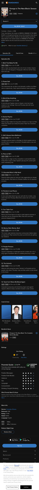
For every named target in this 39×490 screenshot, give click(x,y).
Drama (14, 409)
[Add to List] (37, 14)
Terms (7, 467)
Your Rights (30, 470)
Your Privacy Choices (12, 487)
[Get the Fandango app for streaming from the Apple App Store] (14, 440)
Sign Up (19, 446)
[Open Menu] (2, 2)
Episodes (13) (6, 53)
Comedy (8, 409)
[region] (19, 476)
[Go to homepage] (12, 3)
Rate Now (24, 357)
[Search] (36, 3)
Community (16, 357)
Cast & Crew (19, 53)
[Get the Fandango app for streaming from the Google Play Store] (24, 440)
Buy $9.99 (22, 26)
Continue (26, 487)
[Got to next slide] (37, 314)
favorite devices (21, 45)
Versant (17, 465)
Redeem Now (8, 432)
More (3, 42)
